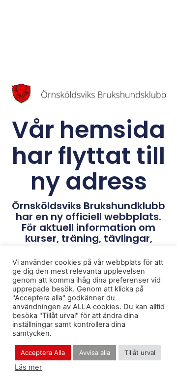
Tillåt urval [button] (139, 352)
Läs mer (28, 367)
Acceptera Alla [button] (43, 352)
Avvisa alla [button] (94, 352)
